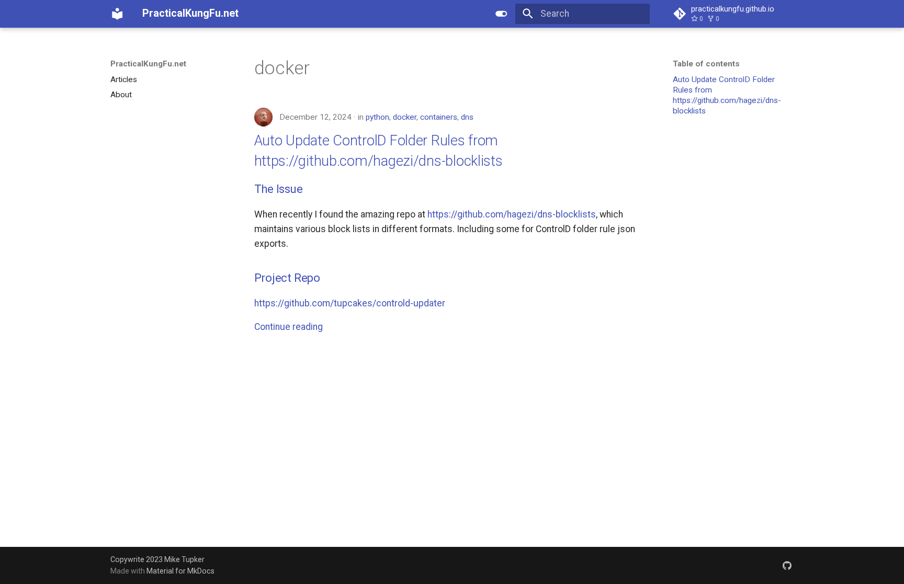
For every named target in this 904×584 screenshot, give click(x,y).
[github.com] (787, 565)
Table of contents (706, 63)
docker (404, 117)
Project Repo (287, 277)
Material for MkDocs (180, 571)
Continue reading (288, 327)
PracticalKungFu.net (148, 63)
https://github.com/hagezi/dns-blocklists (511, 214)
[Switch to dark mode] (501, 13)
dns (467, 117)
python (377, 117)
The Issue (278, 189)
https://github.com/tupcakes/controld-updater (349, 303)
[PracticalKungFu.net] (117, 13)
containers (438, 117)
